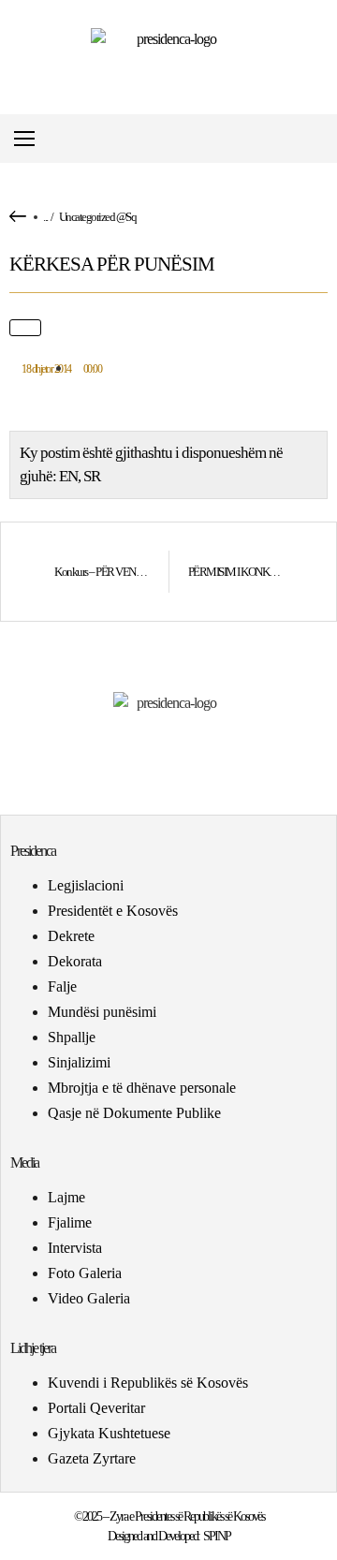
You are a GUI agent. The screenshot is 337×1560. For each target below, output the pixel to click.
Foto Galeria (85, 1273)
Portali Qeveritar (96, 1408)
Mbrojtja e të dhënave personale (142, 1088)
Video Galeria (89, 1298)
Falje (62, 986)
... (45, 217)
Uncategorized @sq (98, 217)
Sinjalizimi (79, 1062)
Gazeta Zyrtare (92, 1458)
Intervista (75, 1248)
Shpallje (71, 1037)
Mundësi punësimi (102, 1012)
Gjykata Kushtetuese (109, 1433)
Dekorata (75, 961)
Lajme (66, 1197)
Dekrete (71, 936)
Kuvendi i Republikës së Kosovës (148, 1383)
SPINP (216, 1536)
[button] (321, 139)
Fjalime (70, 1222)
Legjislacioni (86, 885)
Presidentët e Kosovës (113, 911)
